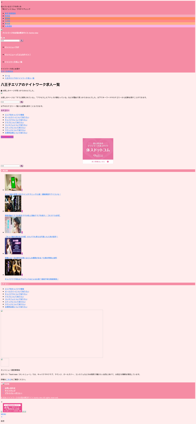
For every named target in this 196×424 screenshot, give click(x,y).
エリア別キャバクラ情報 (14, 114)
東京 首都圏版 (10, 13)
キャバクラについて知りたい (16, 120)
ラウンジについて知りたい (15, 130)
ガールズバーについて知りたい (17, 117)
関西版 (7, 16)
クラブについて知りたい (14, 122)
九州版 (7, 21)
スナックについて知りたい (15, 127)
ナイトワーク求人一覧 (13, 62)
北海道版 (8, 26)
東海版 (7, 18)
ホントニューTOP (12, 47)
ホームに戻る (8, 137)
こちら (8, 379)
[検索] (21, 41)
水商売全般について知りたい (16, 132)
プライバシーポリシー (13, 393)
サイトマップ (10, 390)
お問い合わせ (10, 388)
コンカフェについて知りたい (16, 125)
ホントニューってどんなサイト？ (18, 54)
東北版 (7, 23)
